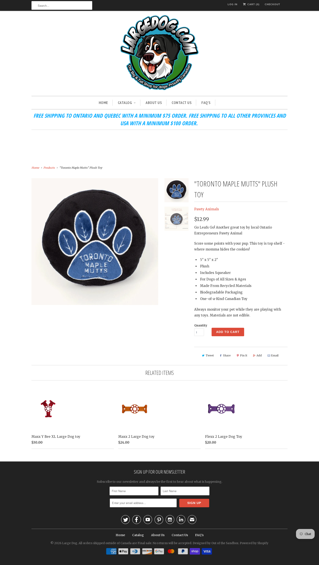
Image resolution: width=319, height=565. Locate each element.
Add (259, 355)
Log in (232, 4)
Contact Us (182, 102)
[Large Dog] (159, 53)
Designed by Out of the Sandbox (215, 543)
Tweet (210, 355)
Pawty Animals (206, 209)
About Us (154, 102)
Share (227, 355)
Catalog (125, 102)
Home (103, 102)
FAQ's (206, 102)
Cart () (253, 4)
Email (274, 355)
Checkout (272, 4)
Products (49, 167)
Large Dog (69, 543)
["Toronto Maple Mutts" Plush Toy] (94, 241)
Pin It (243, 355)
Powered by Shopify (254, 543)
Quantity (200, 325)
